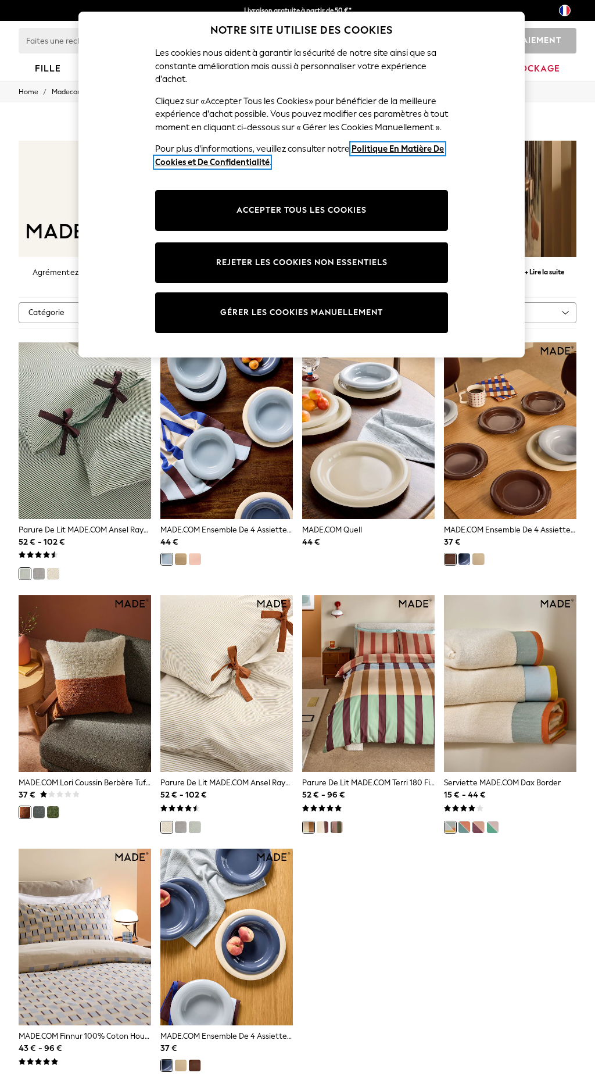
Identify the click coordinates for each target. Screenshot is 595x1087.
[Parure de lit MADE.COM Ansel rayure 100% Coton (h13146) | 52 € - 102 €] (226, 683)
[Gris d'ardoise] (39, 812)
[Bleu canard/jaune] (450, 827)
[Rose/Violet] (478, 827)
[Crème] (181, 559)
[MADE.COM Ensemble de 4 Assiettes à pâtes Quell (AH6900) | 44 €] (226, 430)
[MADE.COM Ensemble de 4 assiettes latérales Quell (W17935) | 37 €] (510, 430)
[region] (301, 184)
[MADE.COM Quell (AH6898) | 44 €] (368, 430)
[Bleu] (167, 559)
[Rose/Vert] (493, 827)
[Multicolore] (308, 827)
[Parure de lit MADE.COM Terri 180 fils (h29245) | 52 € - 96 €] (368, 683)
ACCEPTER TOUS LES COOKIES (301, 210)
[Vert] (25, 574)
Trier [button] (504, 312)
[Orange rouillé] (25, 812)
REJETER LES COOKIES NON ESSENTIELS (302, 262)
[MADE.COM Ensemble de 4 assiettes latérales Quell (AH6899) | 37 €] (226, 937)
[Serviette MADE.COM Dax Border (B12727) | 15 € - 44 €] (510, 683)
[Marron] (450, 559)
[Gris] (39, 574)
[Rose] (194, 559)
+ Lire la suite (544, 270)
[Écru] (53, 574)
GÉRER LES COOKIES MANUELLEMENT (301, 312)
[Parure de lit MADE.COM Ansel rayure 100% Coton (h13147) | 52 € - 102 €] (85, 430)
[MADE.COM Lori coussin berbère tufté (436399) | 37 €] (85, 683)
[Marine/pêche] (464, 827)
